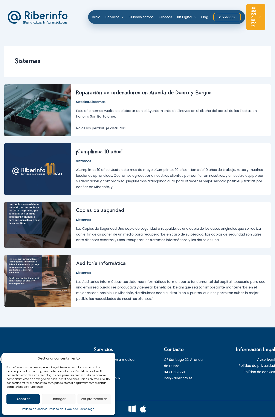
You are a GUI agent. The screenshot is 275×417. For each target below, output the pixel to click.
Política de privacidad (256, 365)
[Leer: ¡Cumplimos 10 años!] (37, 168)
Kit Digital (184, 17)
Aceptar (23, 399)
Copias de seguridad (100, 210)
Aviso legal (266, 359)
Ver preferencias (94, 399)
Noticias (82, 101)
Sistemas (97, 101)
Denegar (59, 399)
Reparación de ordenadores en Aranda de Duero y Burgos (143, 92)
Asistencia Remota (254, 17)
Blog (204, 17)
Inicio (96, 17)
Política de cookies (259, 371)
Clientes (165, 17)
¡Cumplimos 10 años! (99, 151)
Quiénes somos (141, 17)
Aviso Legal (87, 409)
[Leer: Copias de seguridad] (37, 224)
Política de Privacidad (63, 409)
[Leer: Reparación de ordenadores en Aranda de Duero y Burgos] (37, 109)
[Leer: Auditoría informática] (37, 280)
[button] (121, 17)
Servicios (112, 17)
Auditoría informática (101, 263)
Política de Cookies (34, 409)
